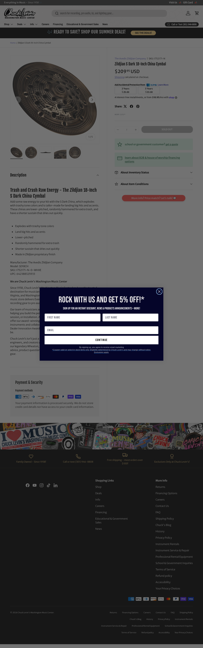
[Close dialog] (159, 291)
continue (101, 340)
